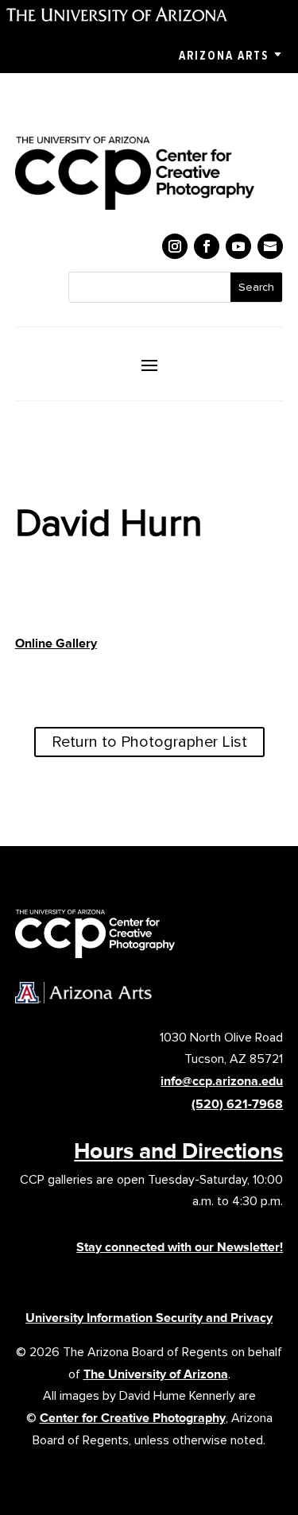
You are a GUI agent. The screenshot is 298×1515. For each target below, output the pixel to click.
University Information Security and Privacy (149, 1317)
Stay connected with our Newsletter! (179, 1246)
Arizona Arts (224, 55)
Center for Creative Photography (133, 1417)
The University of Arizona (155, 1374)
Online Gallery (56, 643)
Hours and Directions (178, 1150)
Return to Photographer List (149, 742)
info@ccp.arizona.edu (222, 1080)
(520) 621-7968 (237, 1103)
